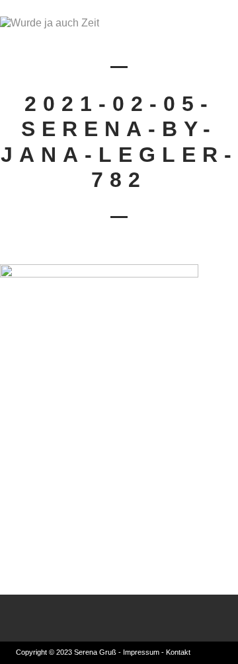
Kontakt (178, 652)
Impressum (141, 652)
